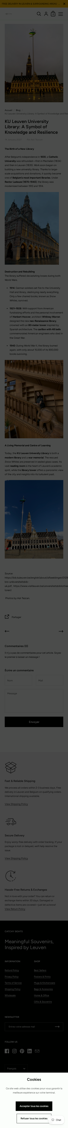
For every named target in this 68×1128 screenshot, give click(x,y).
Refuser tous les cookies (34, 1118)
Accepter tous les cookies (34, 1106)
